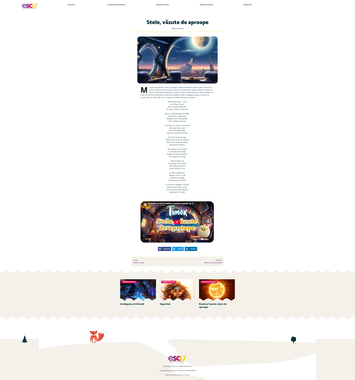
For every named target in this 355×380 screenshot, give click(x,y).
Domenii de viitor (162, 5)
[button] (164, 249)
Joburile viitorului (206, 5)
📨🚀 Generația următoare (115, 5)
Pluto (174, 28)
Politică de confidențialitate (187, 370)
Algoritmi (165, 304)
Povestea (71, 5)
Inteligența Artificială (132, 304)
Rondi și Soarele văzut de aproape (213, 305)
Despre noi (248, 5)
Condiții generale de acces (168, 370)
